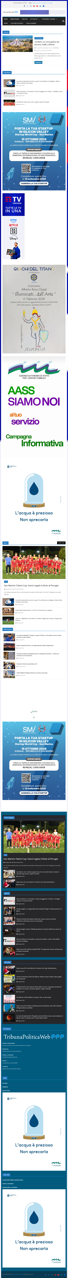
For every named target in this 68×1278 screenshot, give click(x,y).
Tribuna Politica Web (18, 589)
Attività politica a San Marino (9, 1187)
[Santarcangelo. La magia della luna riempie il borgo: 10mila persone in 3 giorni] (9, 911)
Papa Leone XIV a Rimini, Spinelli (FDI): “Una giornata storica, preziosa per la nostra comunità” (39, 950)
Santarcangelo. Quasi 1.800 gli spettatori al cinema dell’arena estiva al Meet (38, 930)
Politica (24, 19)
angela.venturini (48, 48)
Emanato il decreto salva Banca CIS (26, 664)
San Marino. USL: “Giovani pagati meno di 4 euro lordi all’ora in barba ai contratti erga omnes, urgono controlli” (37, 101)
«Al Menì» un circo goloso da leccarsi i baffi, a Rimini (46, 43)
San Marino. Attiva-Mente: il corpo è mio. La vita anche (33, 997)
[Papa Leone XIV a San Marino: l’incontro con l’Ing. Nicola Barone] (9, 883)
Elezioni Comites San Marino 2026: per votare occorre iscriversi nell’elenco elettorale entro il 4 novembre (36, 920)
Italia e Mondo (31, 23)
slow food (44, 50)
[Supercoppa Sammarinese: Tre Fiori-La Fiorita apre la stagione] (8, 611)
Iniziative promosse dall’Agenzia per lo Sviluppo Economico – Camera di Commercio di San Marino (37, 654)
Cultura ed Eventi (17, 23)
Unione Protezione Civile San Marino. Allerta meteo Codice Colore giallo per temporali (39, 978)
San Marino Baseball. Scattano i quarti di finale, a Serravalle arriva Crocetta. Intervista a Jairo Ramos (39, 636)
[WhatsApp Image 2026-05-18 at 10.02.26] (34, 357)
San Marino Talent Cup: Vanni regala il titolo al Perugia (32, 92)
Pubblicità (5, 1087)
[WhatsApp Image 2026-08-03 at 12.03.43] (34, 113)
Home (6, 19)
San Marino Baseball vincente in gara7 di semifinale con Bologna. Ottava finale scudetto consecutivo (38, 601)
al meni (37, 50)
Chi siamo (5, 1083)
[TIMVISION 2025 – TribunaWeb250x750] (13, 194)
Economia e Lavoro (48, 19)
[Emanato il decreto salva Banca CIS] (9, 665)
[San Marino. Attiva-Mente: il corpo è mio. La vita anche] (9, 999)
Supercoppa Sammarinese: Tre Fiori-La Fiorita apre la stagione (33, 610)
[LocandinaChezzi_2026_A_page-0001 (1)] (34, 266)
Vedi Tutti (61, 543)
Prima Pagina (14, 19)
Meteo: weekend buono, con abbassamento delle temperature (35, 645)
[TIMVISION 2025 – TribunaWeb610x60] (43, 11)
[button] (38, 19)
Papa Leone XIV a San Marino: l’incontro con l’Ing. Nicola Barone (35, 882)
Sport (6, 23)
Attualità (33, 19)
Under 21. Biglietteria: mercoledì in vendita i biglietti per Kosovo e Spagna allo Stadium (38, 619)
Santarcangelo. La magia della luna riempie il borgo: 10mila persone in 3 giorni (39, 910)
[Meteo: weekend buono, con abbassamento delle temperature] (9, 647)
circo (41, 50)
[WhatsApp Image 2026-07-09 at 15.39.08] (34, 461)
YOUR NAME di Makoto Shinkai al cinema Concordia (31, 673)
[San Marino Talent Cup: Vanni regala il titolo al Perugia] (9, 93)
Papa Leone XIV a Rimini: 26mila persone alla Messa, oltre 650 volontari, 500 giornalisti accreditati (39, 1007)
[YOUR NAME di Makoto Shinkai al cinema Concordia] (9, 674)
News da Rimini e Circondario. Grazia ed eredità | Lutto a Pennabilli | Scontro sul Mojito (38, 940)
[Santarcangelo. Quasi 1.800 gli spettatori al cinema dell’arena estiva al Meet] (9, 931)
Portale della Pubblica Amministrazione (12, 1180)
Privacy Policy (6, 1090)
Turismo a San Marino (8, 1183)
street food (49, 50)
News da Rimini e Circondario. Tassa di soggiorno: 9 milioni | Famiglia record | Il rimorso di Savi (39, 82)
